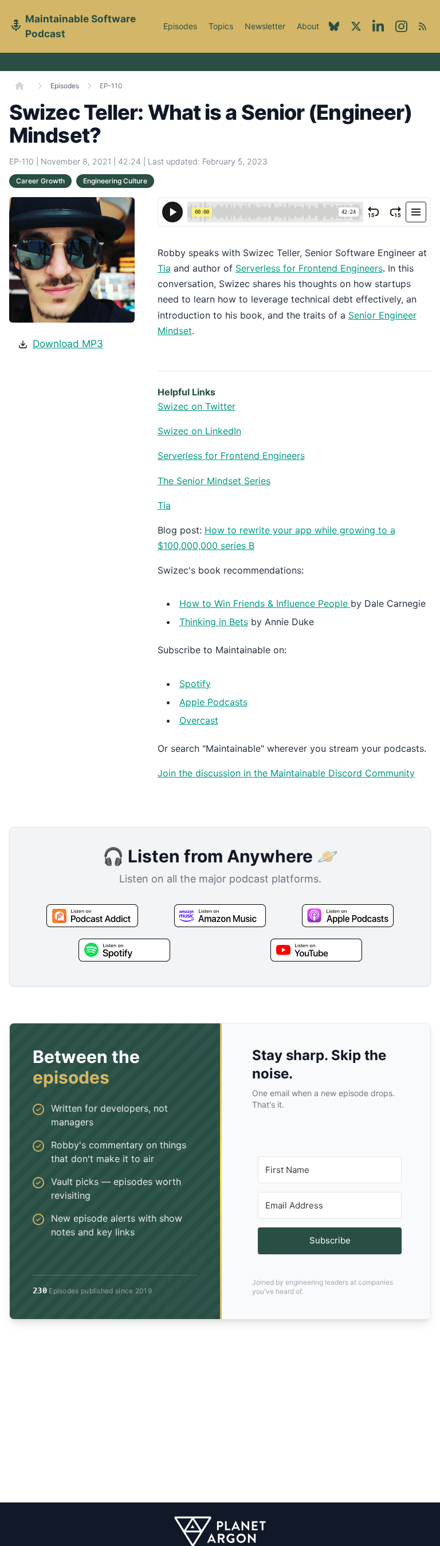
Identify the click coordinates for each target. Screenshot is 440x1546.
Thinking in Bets (213, 621)
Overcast (198, 720)
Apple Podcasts (213, 702)
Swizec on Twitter (196, 406)
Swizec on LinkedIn (199, 431)
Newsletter (265, 26)
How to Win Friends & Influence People (265, 603)
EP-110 (111, 85)
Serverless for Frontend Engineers (309, 268)
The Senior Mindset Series (214, 480)
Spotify (195, 683)
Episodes (180, 26)
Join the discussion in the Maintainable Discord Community (286, 773)
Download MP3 (68, 344)
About (308, 32)
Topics (221, 26)
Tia (164, 268)
